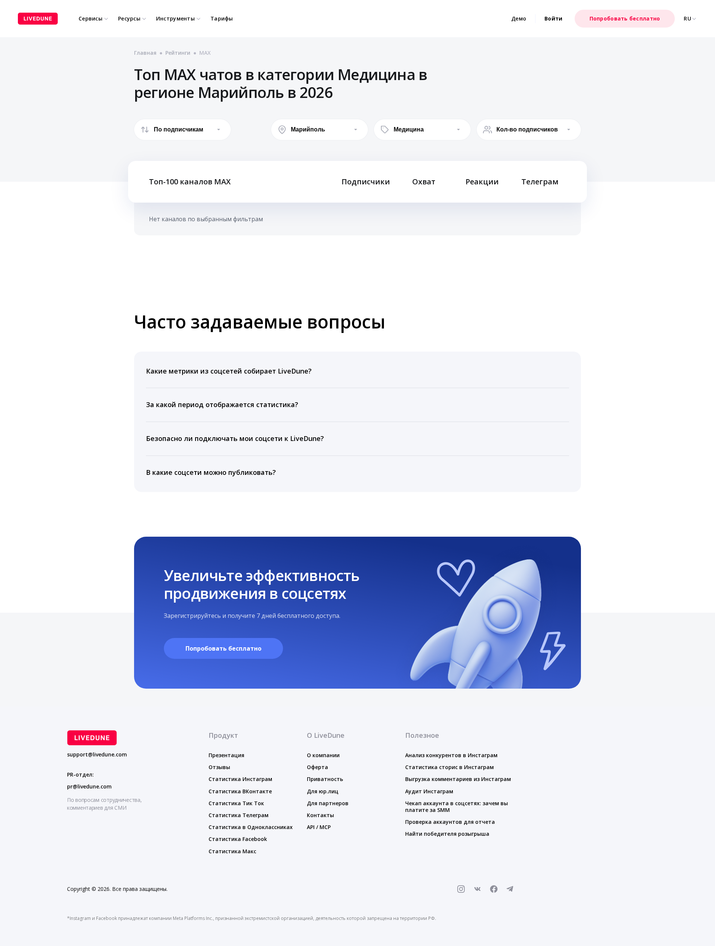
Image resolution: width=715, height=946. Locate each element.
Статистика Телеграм (238, 815)
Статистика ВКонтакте (240, 791)
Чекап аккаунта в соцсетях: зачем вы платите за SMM (456, 806)
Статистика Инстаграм (240, 778)
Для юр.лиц (323, 791)
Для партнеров (328, 803)
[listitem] (357, 371)
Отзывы (219, 767)
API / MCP (319, 827)
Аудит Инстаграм (429, 791)
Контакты (320, 815)
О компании (323, 755)
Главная (145, 52)
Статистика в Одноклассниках (251, 827)
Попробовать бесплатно (625, 18)
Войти (553, 18)
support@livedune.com (97, 754)
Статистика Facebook (238, 838)
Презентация (226, 755)
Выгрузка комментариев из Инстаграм (458, 778)
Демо (518, 18)
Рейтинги (177, 52)
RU (687, 19)
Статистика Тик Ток (236, 803)
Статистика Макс (232, 851)
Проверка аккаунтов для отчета (450, 821)
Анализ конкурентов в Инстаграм (451, 755)
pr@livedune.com (89, 786)
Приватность (325, 778)
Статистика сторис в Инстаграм (449, 767)
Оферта (317, 767)
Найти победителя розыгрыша (447, 833)
